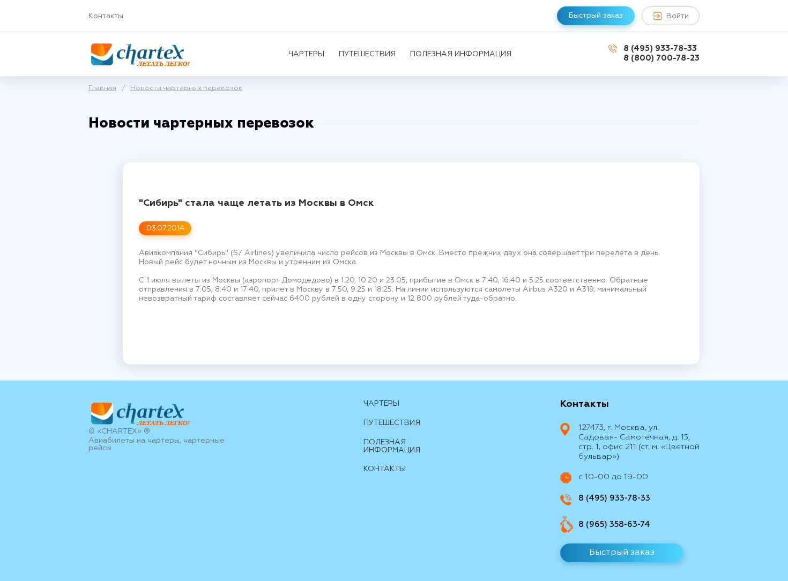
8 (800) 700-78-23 (661, 58)
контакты (384, 469)
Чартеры (306, 54)
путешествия (367, 54)
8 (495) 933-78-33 (660, 48)
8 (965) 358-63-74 (614, 524)
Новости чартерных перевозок (186, 88)
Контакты (105, 16)
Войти (677, 16)
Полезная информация (460, 54)
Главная (102, 88)
